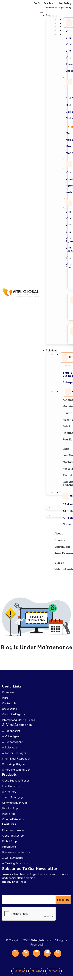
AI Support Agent (12, 742)
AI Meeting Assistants (15, 863)
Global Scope (10, 841)
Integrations (9, 846)
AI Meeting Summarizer (16, 769)
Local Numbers (11, 786)
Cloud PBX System (13, 835)
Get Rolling (36, 971)
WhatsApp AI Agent (14, 764)
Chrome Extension (13, 819)
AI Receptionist (11, 731)
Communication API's (14, 802)
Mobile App (9, 813)
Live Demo (19, 971)
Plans (5, 697)
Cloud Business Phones (15, 780)
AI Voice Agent (11, 736)
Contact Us (9, 703)
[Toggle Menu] (41, 12)
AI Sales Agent (10, 747)
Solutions (51, 350)
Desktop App (10, 808)
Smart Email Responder (16, 758)
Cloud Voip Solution (13, 830)
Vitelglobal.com (42, 940)
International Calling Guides (18, 720)
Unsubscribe (9, 709)
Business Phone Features (17, 852)
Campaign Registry (13, 714)
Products (51, 15)
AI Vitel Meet (9, 791)
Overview (8, 692)
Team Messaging (12, 797)
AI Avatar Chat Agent (15, 753)
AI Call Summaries (13, 857)
